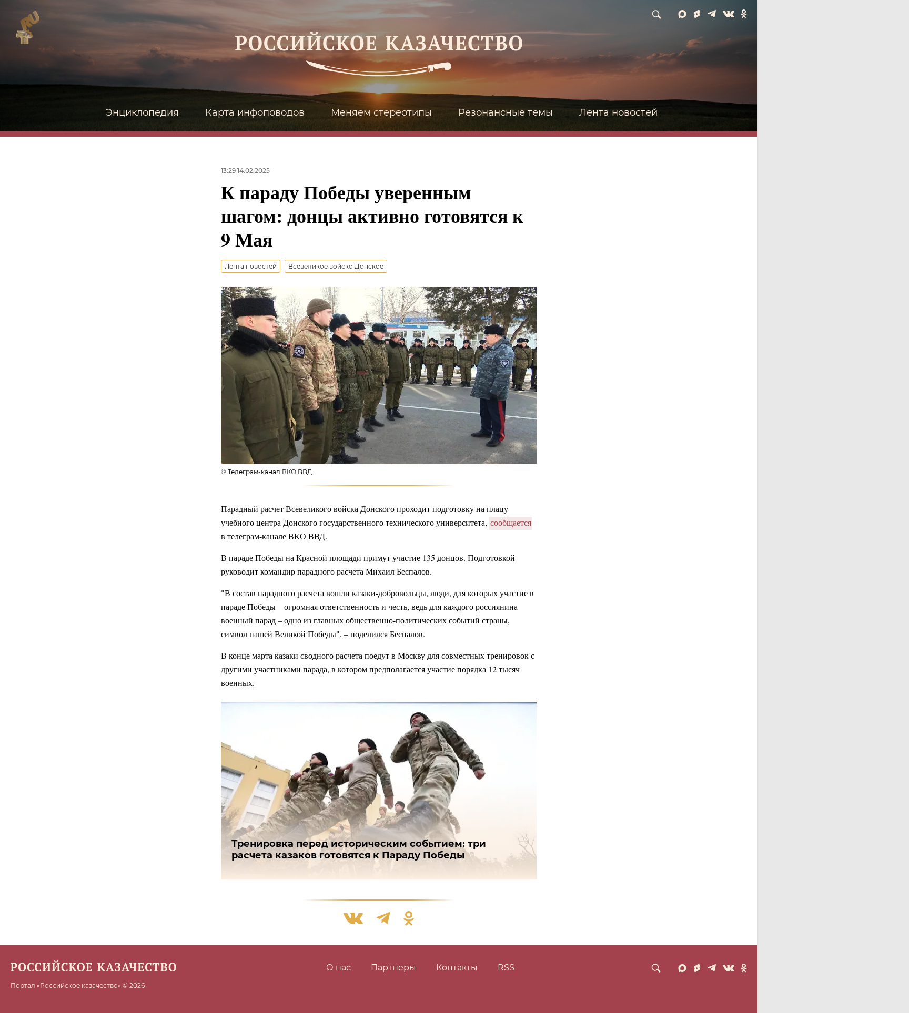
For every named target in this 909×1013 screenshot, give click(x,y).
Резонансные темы (505, 112)
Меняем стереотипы (381, 112)
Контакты (457, 968)
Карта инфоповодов (255, 112)
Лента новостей (618, 112)
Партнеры (393, 968)
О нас (338, 968)
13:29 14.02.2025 (245, 171)
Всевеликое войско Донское (335, 266)
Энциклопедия (142, 112)
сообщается (510, 522)
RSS (506, 968)
